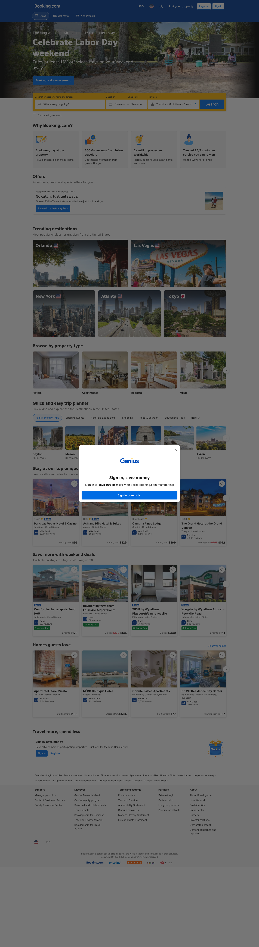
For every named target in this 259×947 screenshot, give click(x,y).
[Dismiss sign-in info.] (175, 450)
